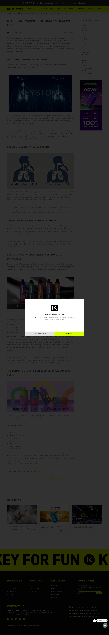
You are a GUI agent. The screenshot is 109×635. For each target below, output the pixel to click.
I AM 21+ (69, 334)
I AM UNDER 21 (40, 334)
